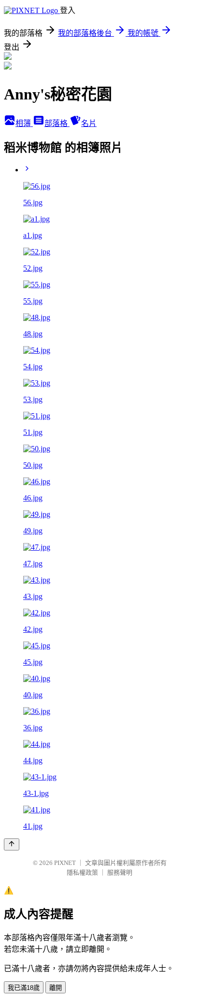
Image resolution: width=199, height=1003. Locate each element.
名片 (89, 123)
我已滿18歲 (24, 987)
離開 (55, 987)
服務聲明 (119, 872)
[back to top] (11, 844)
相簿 (24, 123)
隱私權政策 (82, 872)
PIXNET (65, 862)
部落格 (57, 123)
